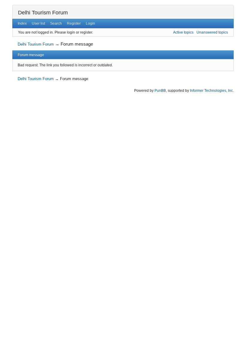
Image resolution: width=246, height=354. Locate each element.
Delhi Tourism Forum (43, 13)
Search (56, 23)
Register (74, 23)
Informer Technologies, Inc (211, 90)
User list (38, 23)
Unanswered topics (212, 32)
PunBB (160, 90)
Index (22, 23)
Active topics (183, 32)
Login (90, 23)
